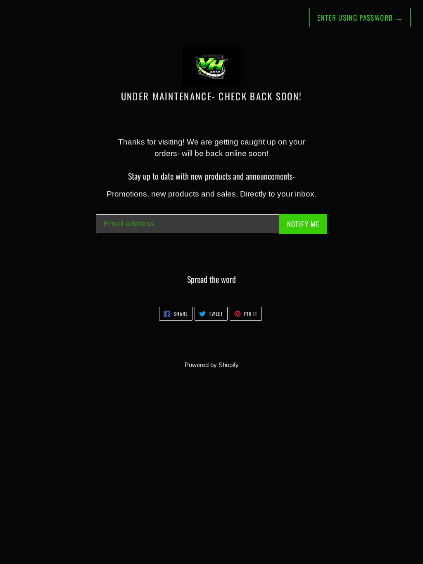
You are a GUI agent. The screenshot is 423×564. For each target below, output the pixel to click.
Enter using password (360, 17)
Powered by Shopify (212, 364)
